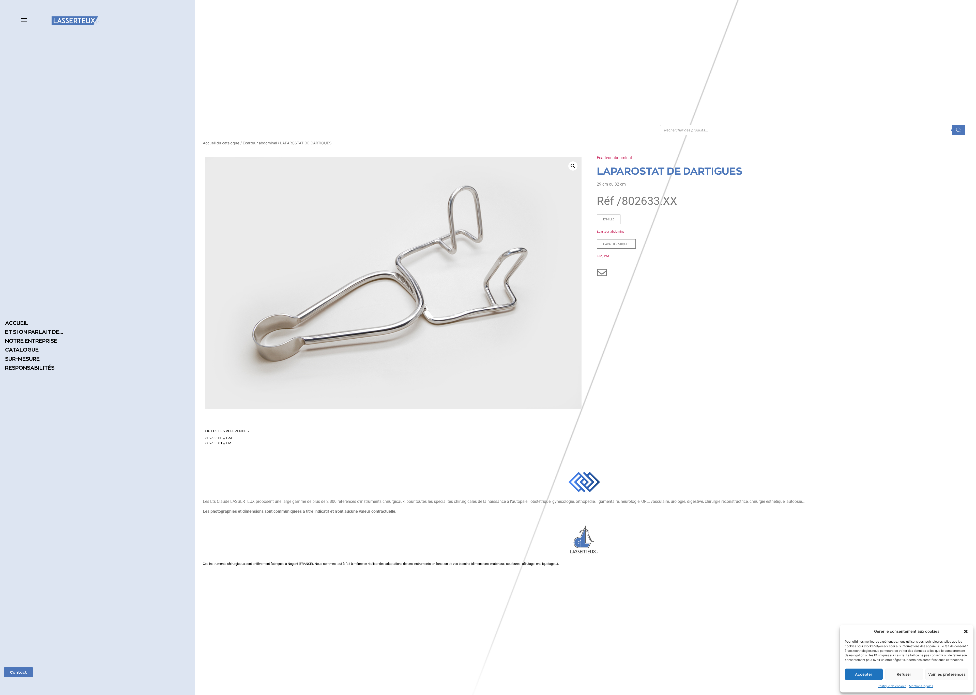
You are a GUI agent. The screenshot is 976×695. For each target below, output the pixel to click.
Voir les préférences (947, 674)
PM (606, 256)
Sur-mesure (22, 359)
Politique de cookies (892, 686)
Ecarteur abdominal (260, 143)
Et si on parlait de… (34, 332)
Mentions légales (921, 686)
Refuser (904, 674)
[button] (965, 631)
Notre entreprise (31, 341)
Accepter (863, 674)
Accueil (16, 323)
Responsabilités (29, 368)
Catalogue (22, 350)
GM (599, 256)
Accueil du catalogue (221, 143)
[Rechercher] (958, 130)
